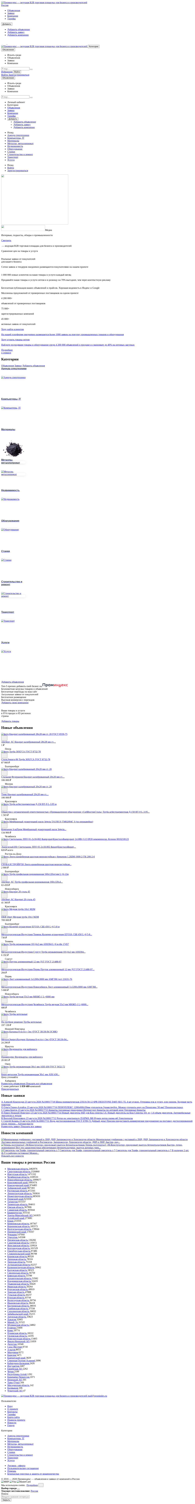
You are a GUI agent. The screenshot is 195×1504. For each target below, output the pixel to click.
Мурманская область (18, 1325)
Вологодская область (18, 1300)
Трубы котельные (32, 1022)
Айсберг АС (8, 742)
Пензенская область (17, 1240)
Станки (11, 151)
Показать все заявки (31, 1126)
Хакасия (12, 1319)
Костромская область (18, 1305)
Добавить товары (10, 721)
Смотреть (6, 240)
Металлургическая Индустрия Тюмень (21, 934)
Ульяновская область (18, 1284)
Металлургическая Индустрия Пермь (21, 969)
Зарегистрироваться (19, 75)
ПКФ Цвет (7, 917)
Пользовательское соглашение (23, 1468)
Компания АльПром (12, 829)
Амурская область (17, 1316)
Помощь (11, 1471)
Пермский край (15, 1199)
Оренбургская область (19, 1251)
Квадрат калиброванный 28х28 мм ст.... (35, 742)
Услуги (11, 160)
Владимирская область (19, 1281)
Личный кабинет (16, 102)
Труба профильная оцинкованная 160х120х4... (39, 882)
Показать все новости (12, 1156)
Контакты (12, 1411)
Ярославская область (18, 1245)
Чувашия (12, 1234)
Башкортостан (15, 1212)
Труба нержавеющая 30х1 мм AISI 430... (38, 1074)
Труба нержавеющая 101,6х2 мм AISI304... (63, 952)
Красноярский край (17, 1182)
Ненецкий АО (15, 1379)
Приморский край (17, 1232)
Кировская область (17, 1256)
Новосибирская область (20, 1179)
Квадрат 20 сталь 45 (25, 899)
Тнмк (4, 794)
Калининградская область (21, 1267)
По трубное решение (12, 1022)
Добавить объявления (33, 365)
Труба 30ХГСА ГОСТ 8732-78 (34, 759)
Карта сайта (13, 1417)
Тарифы (11, 18)
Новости (11, 1422)
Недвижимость (15, 146)
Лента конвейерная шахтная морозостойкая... (47, 864)
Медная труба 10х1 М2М (26, 917)
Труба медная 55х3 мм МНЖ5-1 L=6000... (66, 1004)
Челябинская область (18, 1177)
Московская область (18, 1168)
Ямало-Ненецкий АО (18, 1341)
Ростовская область (17, 1190)
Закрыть (6, 1500)
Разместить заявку (11, 1126)
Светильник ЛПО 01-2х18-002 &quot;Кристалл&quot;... (47, 847)
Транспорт (12, 157)
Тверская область (16, 1262)
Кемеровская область (18, 1223)
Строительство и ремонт (20, 154)
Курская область (16, 1297)
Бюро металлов (9, 1074)
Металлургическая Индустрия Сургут (21, 952)
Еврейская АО (15, 1368)
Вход (9, 1406)
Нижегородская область (20, 1196)
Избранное (7, 71)
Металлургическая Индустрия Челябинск (23, 1004)
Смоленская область (18, 1273)
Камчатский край (16, 1358)
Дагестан (12, 1344)
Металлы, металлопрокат (20, 143)
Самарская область (17, 1210)
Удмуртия (12, 1237)
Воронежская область (18, 1226)
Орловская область (17, 1336)
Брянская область (16, 1275)
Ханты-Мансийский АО (20, 1215)
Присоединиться (10, 1089)
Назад (10, 132)
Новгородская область (19, 1338)
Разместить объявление (13, 1083)
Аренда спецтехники (18, 135)
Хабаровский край (17, 1188)
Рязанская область (17, 1286)
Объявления (13, 10)
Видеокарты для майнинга (29, 1057)
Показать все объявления (39, 1083)
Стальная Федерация (12, 777)
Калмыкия (13, 1388)
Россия (4, 5)
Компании (12, 16)
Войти (17, 72)
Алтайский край (16, 1218)
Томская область (16, 1292)
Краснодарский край (18, 1185)
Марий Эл (13, 1322)
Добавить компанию (18, 35)
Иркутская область (17, 1174)
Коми (10, 1330)
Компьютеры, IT (15, 138)
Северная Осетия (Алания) (21, 1360)
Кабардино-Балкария (18, 1363)
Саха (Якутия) (15, 1347)
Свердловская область (19, 1171)
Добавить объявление (18, 29)
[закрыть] (41, 1485)
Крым (10, 1221)
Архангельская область (19, 1278)
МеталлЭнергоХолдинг (13, 1039)
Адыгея (11, 1349)
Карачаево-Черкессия (18, 1377)
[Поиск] (31, 69)
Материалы (13, 140)
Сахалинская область (18, 1311)
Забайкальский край (18, 1314)
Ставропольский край (19, 1253)
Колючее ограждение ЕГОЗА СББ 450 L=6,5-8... (67, 934)
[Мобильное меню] (10, 43)
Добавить (6, 24)
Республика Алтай (17, 1374)
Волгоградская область (19, 1229)
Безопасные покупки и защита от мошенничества (33, 1473)
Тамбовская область (18, 1308)
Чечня (10, 1371)
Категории (93, 46)
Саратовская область (18, 1242)
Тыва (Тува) (13, 1382)
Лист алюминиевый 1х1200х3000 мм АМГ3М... (73, 987)
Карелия (12, 1355)
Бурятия (11, 1327)
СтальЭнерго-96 (10, 759)
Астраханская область (19, 1264)
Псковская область (17, 1333)
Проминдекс (8, 1057)
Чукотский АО (15, 1390)
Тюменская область (17, 1204)
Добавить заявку (16, 32)
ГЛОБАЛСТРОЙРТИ (12, 864)
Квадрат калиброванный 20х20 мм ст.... (44, 777)
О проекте (12, 1409)
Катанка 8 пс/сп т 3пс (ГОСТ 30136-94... (47, 1039)
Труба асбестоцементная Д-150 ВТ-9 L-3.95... (126, 812)
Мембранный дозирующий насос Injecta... (44, 829)
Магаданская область (18, 1385)
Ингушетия (13, 1366)
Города (10, 1425)
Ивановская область (18, 1303)
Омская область (15, 1207)
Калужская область (17, 1270)
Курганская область (17, 1289)
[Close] (18, 1489)
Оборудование (14, 149)
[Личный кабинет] (4, 43)
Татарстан (12, 1201)
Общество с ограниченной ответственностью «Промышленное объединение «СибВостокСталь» (52, 812)
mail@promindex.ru (97, 1396)
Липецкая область (17, 1259)
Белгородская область (18, 1248)
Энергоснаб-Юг (9, 847)
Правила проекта (16, 1420)
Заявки (10, 13)
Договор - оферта (16, 1465)
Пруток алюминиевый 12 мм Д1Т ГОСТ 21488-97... (67, 969)
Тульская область (16, 1295)
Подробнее (32, 1485)
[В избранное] (4, 738)
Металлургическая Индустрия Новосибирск (24, 987)
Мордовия (13, 1352)
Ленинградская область (19, 1193)
